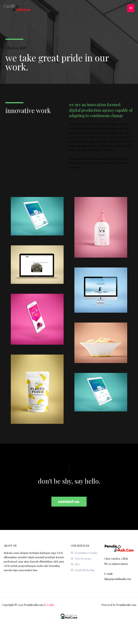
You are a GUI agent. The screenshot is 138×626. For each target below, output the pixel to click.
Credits (49, 605)
